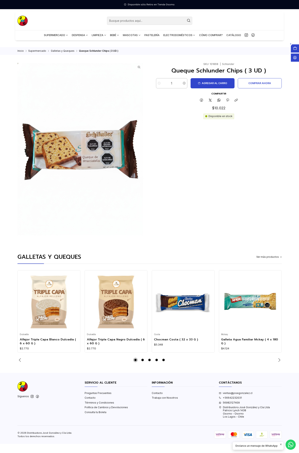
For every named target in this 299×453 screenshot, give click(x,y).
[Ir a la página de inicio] (22, 21)
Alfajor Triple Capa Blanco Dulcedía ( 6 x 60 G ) (48, 341)
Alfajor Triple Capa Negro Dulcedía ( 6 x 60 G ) (116, 341)
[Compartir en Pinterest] (228, 100)
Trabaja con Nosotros (165, 397)
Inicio (20, 51)
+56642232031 (232, 397)
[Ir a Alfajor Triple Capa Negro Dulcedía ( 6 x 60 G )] (116, 302)
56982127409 (231, 402)
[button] (135, 360)
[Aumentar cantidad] (184, 83)
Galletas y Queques (62, 51)
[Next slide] (279, 360)
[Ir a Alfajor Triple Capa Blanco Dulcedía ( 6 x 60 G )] (49, 302)
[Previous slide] (20, 360)
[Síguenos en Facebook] (253, 35)
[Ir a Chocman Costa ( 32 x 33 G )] (183, 302)
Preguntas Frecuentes (98, 393)
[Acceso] (295, 58)
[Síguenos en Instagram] (246, 35)
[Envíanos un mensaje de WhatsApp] (291, 445)
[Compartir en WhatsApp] (219, 100)
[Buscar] (188, 21)
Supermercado (37, 51)
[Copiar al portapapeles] (236, 100)
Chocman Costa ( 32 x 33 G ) (176, 339)
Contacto (90, 397)
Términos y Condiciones (99, 402)
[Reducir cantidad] (159, 83)
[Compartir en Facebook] (202, 100)
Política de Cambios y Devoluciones (106, 407)
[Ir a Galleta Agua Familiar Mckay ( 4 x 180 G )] (250, 302)
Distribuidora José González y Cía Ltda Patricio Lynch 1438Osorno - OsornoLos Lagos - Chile (246, 412)
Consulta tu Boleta (95, 412)
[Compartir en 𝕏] (210, 100)
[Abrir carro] (295, 48)
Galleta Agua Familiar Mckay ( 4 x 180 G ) (249, 341)
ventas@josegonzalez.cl (237, 393)
